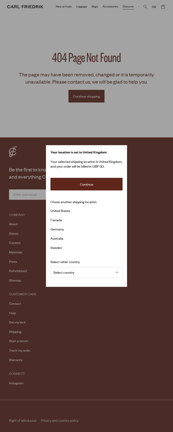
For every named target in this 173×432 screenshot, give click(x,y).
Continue (86, 184)
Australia (56, 238)
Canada (56, 220)
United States (60, 211)
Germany (57, 229)
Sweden (56, 248)
